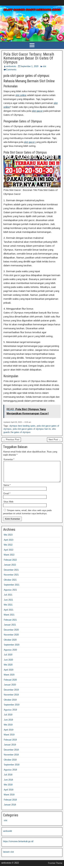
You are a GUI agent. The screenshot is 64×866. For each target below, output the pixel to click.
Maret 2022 (9, 555)
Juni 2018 (8, 779)
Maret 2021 (9, 614)
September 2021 (11, 585)
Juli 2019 (8, 714)
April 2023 (8, 540)
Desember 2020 (11, 630)
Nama (7, 485)
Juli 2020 (8, 654)
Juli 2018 (8, 774)
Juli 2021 (8, 595)
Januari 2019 (10, 744)
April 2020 (8, 670)
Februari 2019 (10, 740)
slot (44, 66)
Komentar (9, 459)
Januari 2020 (10, 684)
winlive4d (7, 831)
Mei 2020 (8, 664)
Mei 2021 (8, 604)
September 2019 (11, 704)
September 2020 (11, 644)
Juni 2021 (8, 600)
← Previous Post (11, 439)
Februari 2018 (10, 799)
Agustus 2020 (10, 650)
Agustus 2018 (10, 770)
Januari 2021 (10, 624)
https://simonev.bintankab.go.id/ (18, 841)
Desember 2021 (11, 570)
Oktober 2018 (10, 760)
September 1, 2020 (29, 66)
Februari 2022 (10, 560)
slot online (20, 95)
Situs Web (8, 501)
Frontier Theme (55, 863)
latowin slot (8, 852)
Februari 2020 (10, 680)
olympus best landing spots (22, 426)
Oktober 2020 (10, 640)
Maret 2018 (9, 794)
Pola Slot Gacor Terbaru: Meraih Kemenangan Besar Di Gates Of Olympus (28, 58)
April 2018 (8, 789)
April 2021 (8, 610)
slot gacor (37, 110)
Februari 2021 (10, 620)
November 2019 (11, 694)
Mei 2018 (8, 784)
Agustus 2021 (10, 590)
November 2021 (11, 575)
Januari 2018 (10, 804)
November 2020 (11, 634)
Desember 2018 (11, 750)
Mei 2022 (8, 545)
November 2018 (11, 754)
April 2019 (8, 730)
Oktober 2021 (10, 580)
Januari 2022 (10, 565)
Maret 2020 (9, 674)
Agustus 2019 (10, 710)
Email (6, 493)
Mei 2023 (8, 535)
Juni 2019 (8, 720)
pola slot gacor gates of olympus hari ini (32, 429)
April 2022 (8, 550)
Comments (11, 69)
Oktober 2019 (10, 700)
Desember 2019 (11, 690)
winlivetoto (11, 66)
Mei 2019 (8, 724)
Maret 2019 (9, 734)
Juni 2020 (8, 660)
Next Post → (55, 439)
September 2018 (11, 764)
